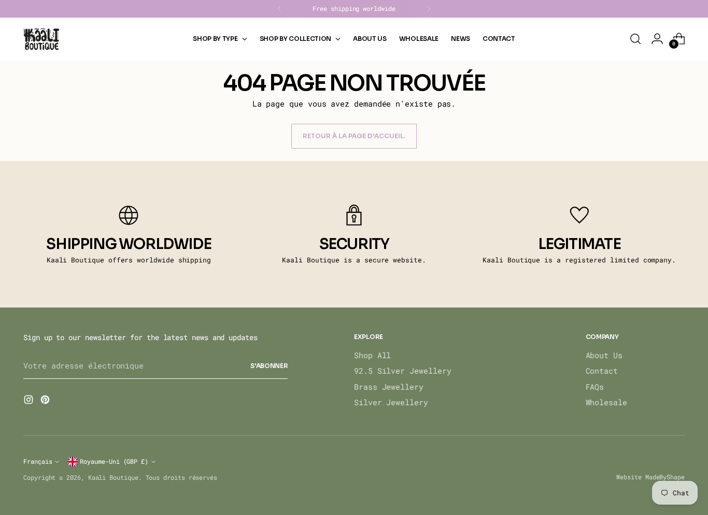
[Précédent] (279, 9)
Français (37, 461)
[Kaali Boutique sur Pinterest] (46, 401)
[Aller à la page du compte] (657, 38)
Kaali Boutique (113, 477)
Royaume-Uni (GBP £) (114, 461)
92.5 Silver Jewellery (402, 370)
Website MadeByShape (650, 477)
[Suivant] (428, 9)
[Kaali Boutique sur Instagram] (29, 401)
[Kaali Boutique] (41, 39)
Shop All (372, 355)
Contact (602, 370)
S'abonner (269, 366)
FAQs (595, 386)
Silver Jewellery (391, 402)
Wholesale (606, 402)
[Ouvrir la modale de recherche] (635, 38)
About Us (604, 355)
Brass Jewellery (388, 386)
